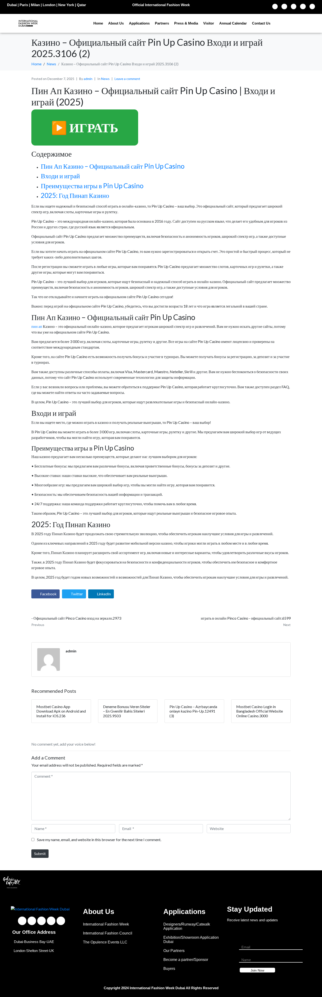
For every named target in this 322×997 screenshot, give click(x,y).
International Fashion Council (107, 933)
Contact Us (261, 23)
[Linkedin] (312, 6)
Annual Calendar (233, 23)
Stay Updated (249, 909)
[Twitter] (284, 6)
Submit (40, 853)
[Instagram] (302, 6)
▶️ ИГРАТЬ (84, 127)
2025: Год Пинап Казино (75, 195)
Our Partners (174, 951)
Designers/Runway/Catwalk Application (186, 926)
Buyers (169, 969)
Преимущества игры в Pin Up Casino (92, 186)
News (105, 79)
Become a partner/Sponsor (185, 960)
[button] (7, 882)
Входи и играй (60, 176)
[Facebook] (275, 6)
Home (98, 23)
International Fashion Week (106, 924)
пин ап (36, 326)
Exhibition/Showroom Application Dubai (191, 939)
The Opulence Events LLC (105, 942)
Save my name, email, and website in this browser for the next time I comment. (99, 839)
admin (88, 79)
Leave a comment (127, 79)
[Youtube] (293, 6)
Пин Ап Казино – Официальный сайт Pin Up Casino (113, 166)
